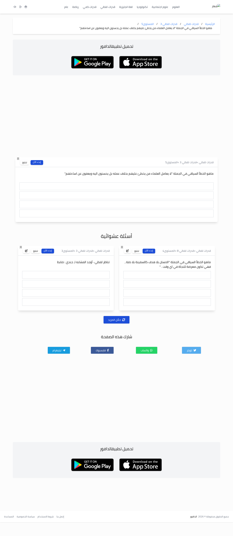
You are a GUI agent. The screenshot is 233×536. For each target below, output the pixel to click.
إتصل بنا (60, 516)
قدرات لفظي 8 (185, 250)
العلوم (176, 6)
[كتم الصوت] (15, 7)
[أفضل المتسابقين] (26, 7)
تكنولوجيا (142, 6)
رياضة (75, 6)
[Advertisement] (116, 117)
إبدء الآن (37, 162)
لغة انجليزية (126, 6)
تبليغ (24, 162)
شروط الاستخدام (46, 516)
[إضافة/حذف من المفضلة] (18, 159)
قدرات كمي (89, 6)
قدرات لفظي (107, 6)
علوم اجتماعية (160, 6)
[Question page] (127, 250)
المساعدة (9, 516)
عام (66, 6)
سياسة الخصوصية (26, 516)
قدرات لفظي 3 (188, 162)
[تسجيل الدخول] (20, 7)
